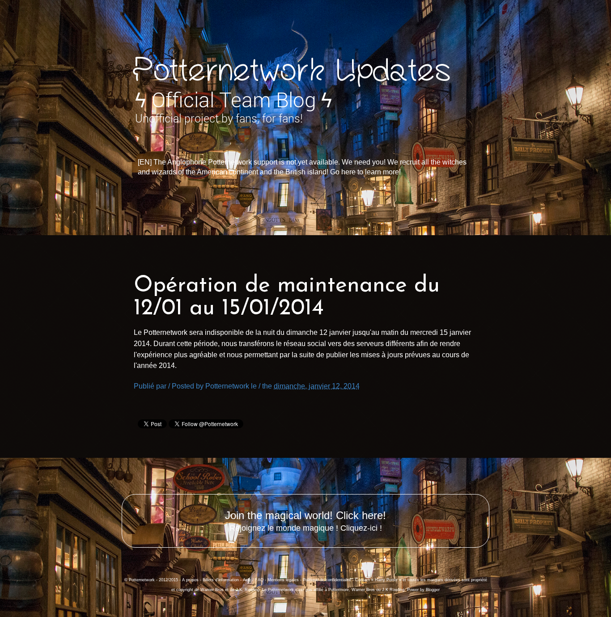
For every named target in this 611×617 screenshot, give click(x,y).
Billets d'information (221, 580)
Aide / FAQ (253, 580)
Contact (362, 580)
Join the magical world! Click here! (305, 515)
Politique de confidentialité (327, 580)
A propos (190, 580)
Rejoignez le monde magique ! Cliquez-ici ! (305, 528)
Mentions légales (283, 580)
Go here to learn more (364, 172)
